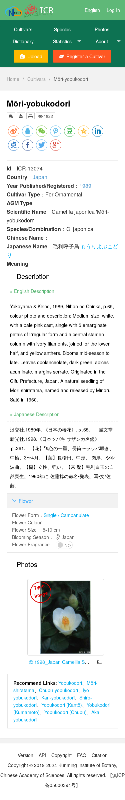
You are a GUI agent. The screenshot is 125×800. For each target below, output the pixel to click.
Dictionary (23, 41)
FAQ (81, 755)
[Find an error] (11, 116)
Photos (102, 29)
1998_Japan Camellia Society (65, 662)
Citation (100, 755)
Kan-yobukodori (58, 697)
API (42, 755)
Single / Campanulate (66, 515)
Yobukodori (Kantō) (61, 704)
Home (13, 79)
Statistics (62, 41)
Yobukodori (70, 682)
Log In (113, 10)
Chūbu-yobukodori (58, 690)
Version (25, 755)
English (92, 10)
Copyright (61, 755)
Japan (40, 177)
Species (62, 29)
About (102, 41)
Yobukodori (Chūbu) (65, 712)
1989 (85, 185)
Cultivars (23, 29)
